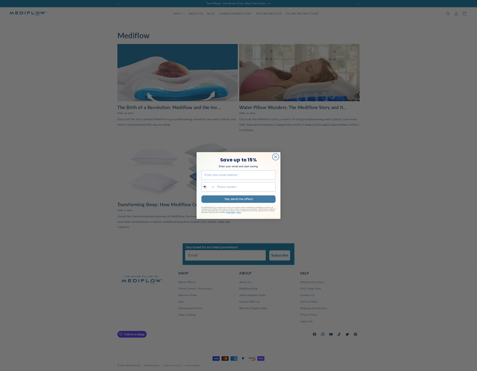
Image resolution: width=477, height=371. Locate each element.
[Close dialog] (275, 157)
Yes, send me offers (238, 199)
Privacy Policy (230, 212)
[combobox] (208, 187)
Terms (239, 212)
